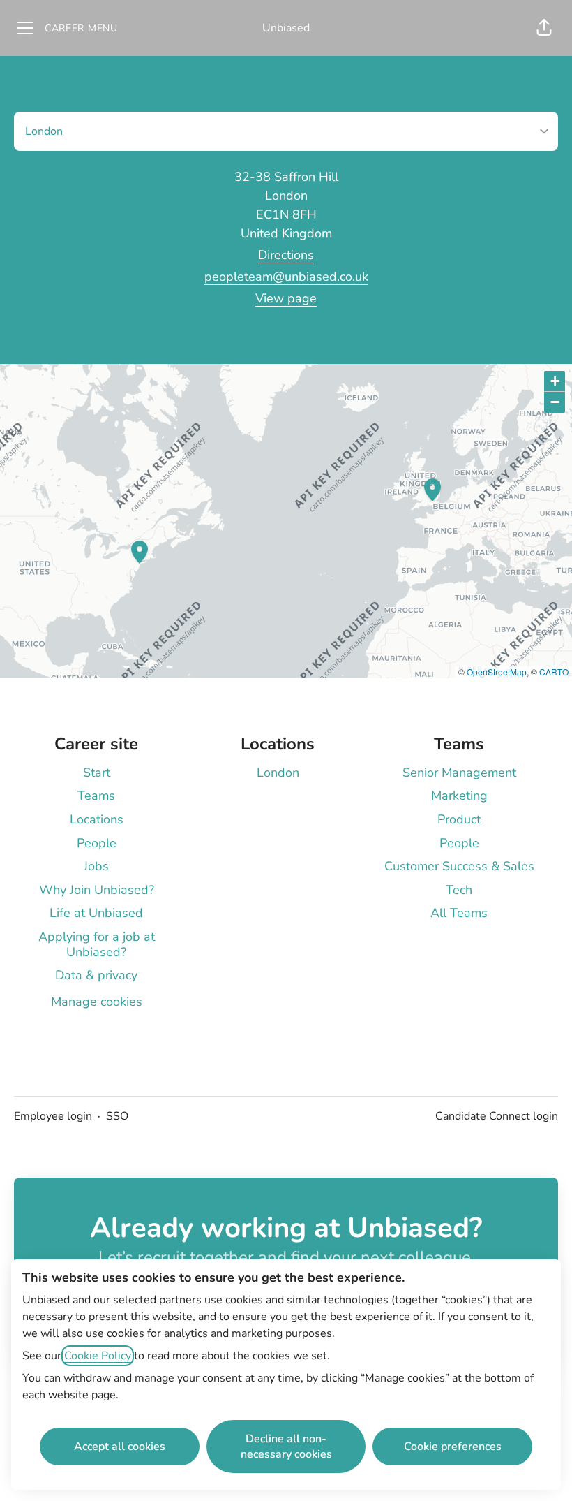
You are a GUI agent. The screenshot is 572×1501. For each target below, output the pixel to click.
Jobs (96, 866)
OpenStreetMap (497, 672)
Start (96, 772)
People (96, 843)
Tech (459, 889)
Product (459, 819)
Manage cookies (96, 1001)
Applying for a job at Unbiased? (96, 944)
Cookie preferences (453, 1446)
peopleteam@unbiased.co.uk (286, 276)
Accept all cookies (119, 1446)
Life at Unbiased (96, 913)
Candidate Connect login (496, 1116)
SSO (117, 1116)
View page (286, 298)
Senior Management (459, 772)
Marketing (459, 795)
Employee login (53, 1116)
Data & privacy (96, 975)
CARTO (554, 672)
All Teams (459, 913)
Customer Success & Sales (459, 866)
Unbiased (286, 28)
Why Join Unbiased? (96, 889)
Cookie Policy (97, 1355)
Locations (96, 819)
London (278, 772)
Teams (96, 795)
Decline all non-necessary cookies (286, 1446)
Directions (286, 255)
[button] (544, 27)
